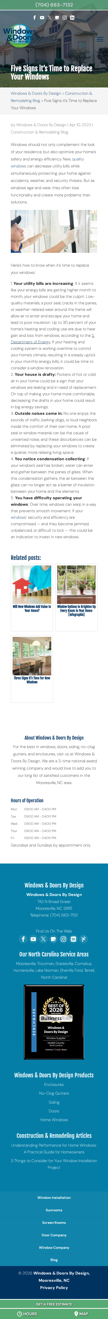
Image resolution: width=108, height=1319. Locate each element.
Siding (54, 1102)
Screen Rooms (54, 1222)
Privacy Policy (54, 1287)
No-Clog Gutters (54, 1093)
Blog (54, 1260)
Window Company (54, 1247)
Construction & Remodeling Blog (39, 132)
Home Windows (54, 1119)
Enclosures (54, 1084)
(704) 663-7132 (54, 4)
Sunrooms (54, 1210)
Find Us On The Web (54, 931)
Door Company (54, 1235)
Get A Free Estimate (54, 1304)
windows (18, 517)
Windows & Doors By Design (41, 124)
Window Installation (54, 1197)
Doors (54, 1111)
